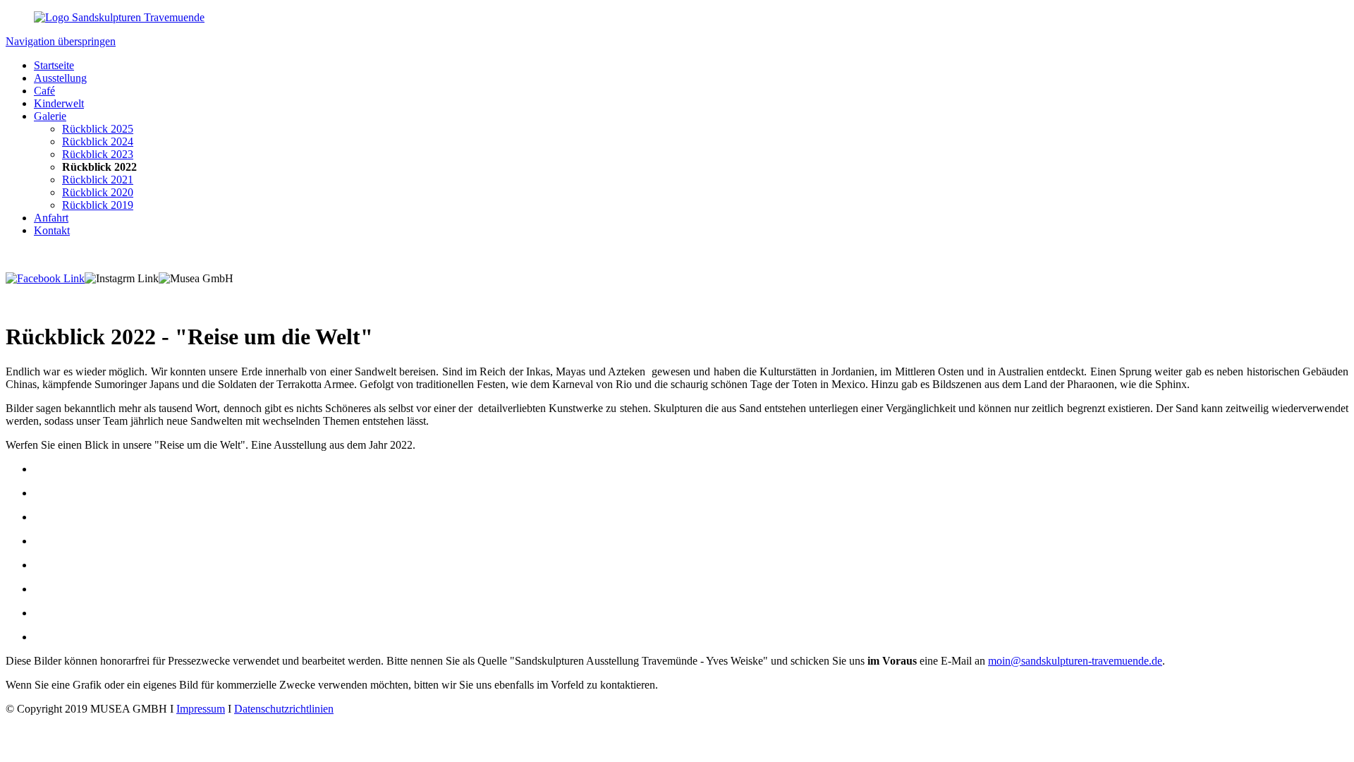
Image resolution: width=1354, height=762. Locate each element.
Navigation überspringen (61, 41)
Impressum (200, 709)
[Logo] (119, 17)
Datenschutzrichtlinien (284, 709)
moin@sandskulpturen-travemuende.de (1075, 661)
